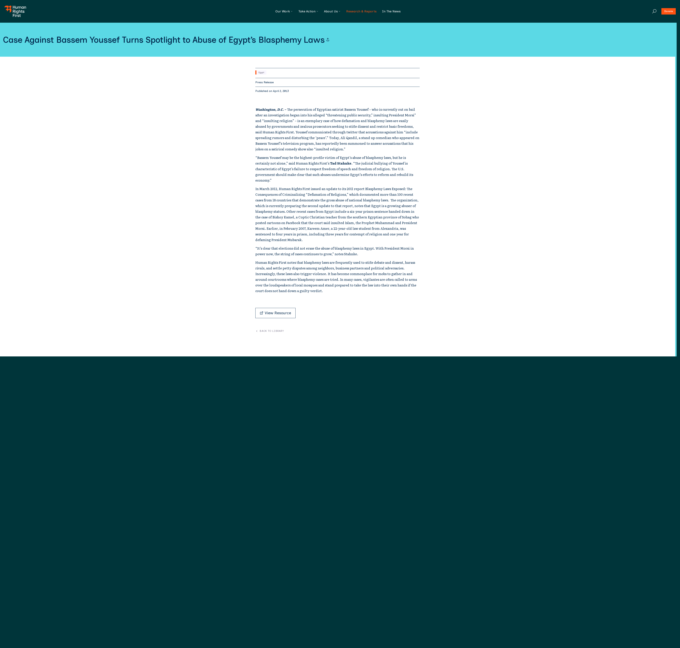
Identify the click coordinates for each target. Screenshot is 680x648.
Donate (668, 11)
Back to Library (272, 331)
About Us (331, 11)
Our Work (282, 11)
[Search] (654, 11)
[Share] (328, 39)
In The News (391, 11)
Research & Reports (361, 11)
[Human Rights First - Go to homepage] (15, 11)
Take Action (307, 11)
